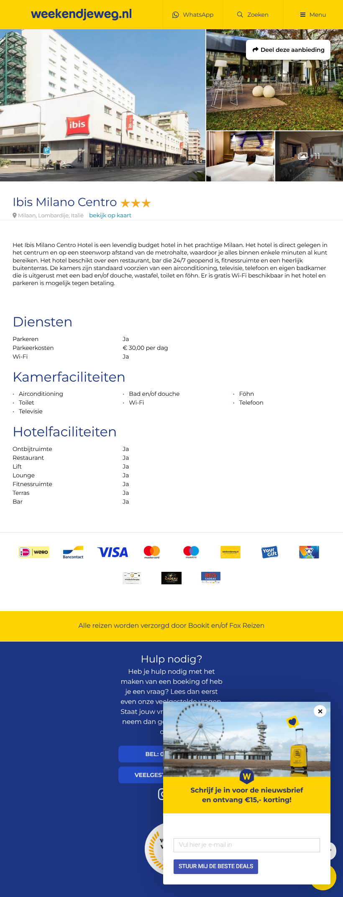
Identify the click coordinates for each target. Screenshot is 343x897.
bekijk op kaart (110, 215)
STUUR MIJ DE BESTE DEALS (216, 866)
